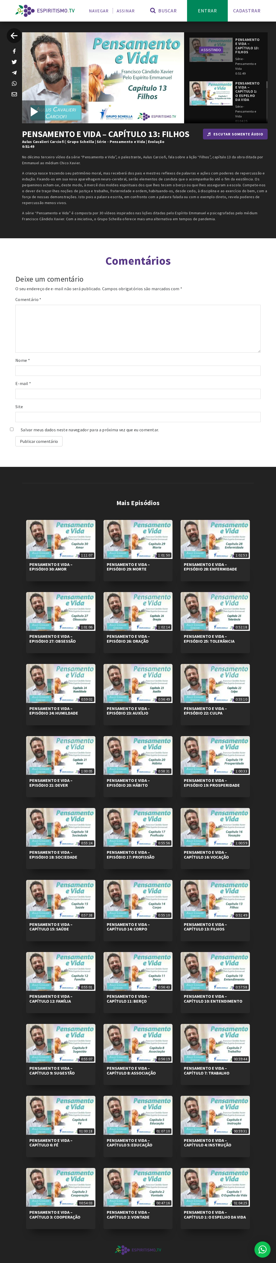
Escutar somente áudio (238, 134)
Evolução (156, 141)
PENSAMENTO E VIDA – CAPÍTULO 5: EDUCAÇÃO (129, 1143)
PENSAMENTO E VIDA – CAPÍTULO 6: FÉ (51, 1143)
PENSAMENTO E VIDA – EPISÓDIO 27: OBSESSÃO (52, 639)
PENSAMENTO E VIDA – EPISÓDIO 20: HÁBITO (128, 783)
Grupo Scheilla (80, 141)
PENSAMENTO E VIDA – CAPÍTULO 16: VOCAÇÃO (206, 854)
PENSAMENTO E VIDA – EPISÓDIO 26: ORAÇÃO (128, 639)
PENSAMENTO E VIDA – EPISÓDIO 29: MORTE (128, 567)
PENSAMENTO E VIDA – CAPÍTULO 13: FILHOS (205, 927)
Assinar (126, 10)
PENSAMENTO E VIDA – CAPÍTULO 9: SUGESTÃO (52, 1070)
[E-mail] (14, 94)
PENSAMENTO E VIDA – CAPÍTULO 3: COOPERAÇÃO (54, 1214)
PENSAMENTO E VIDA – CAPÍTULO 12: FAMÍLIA (51, 998)
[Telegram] (14, 72)
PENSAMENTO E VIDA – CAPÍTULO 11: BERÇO (128, 998)
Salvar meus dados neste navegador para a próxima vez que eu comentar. (90, 429)
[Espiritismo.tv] (45, 11)
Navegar (99, 10)
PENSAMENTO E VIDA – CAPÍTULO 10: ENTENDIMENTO (213, 998)
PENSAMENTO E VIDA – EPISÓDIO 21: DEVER (51, 783)
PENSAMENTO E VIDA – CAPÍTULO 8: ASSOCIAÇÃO (131, 1070)
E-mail (23, 383)
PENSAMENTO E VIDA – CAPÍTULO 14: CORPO (128, 927)
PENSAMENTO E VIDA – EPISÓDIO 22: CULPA (205, 711)
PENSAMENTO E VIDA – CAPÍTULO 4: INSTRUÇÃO (207, 1143)
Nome (22, 360)
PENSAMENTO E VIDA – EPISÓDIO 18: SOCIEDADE (53, 854)
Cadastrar (247, 11)
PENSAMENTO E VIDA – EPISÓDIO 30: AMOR (51, 567)
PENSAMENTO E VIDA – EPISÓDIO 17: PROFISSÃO (130, 854)
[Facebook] (14, 51)
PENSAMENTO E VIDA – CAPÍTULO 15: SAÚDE (51, 927)
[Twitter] (14, 62)
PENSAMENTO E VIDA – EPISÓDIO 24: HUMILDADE (53, 711)
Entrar (207, 11)
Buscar (167, 11)
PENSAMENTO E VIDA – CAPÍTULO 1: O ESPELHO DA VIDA (215, 1214)
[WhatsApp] (14, 83)
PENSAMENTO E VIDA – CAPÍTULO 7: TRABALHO (206, 1070)
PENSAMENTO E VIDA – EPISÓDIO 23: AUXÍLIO (128, 711)
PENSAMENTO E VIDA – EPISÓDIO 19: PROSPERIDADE (212, 783)
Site (19, 406)
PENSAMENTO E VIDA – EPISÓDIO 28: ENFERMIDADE (210, 567)
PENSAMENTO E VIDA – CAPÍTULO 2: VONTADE (128, 1214)
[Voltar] (14, 35)
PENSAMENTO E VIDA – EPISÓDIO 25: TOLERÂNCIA (209, 639)
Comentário (28, 299)
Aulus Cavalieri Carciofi (43, 141)
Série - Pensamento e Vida (121, 141)
